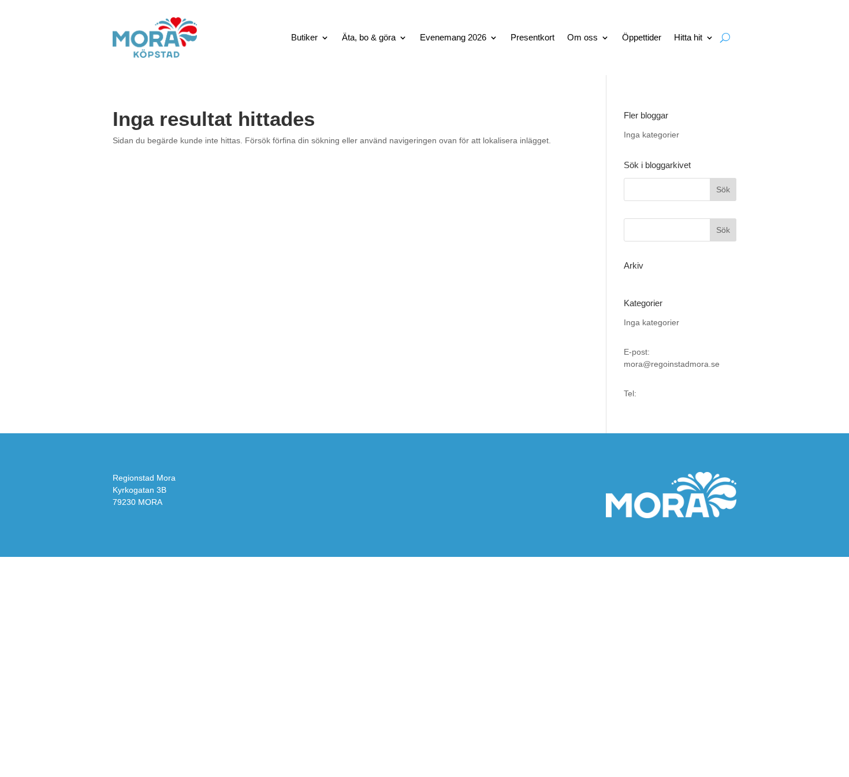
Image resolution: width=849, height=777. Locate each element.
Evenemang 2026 (453, 37)
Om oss (582, 37)
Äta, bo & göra (369, 37)
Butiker (304, 37)
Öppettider (641, 37)
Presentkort (532, 37)
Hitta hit (688, 37)
